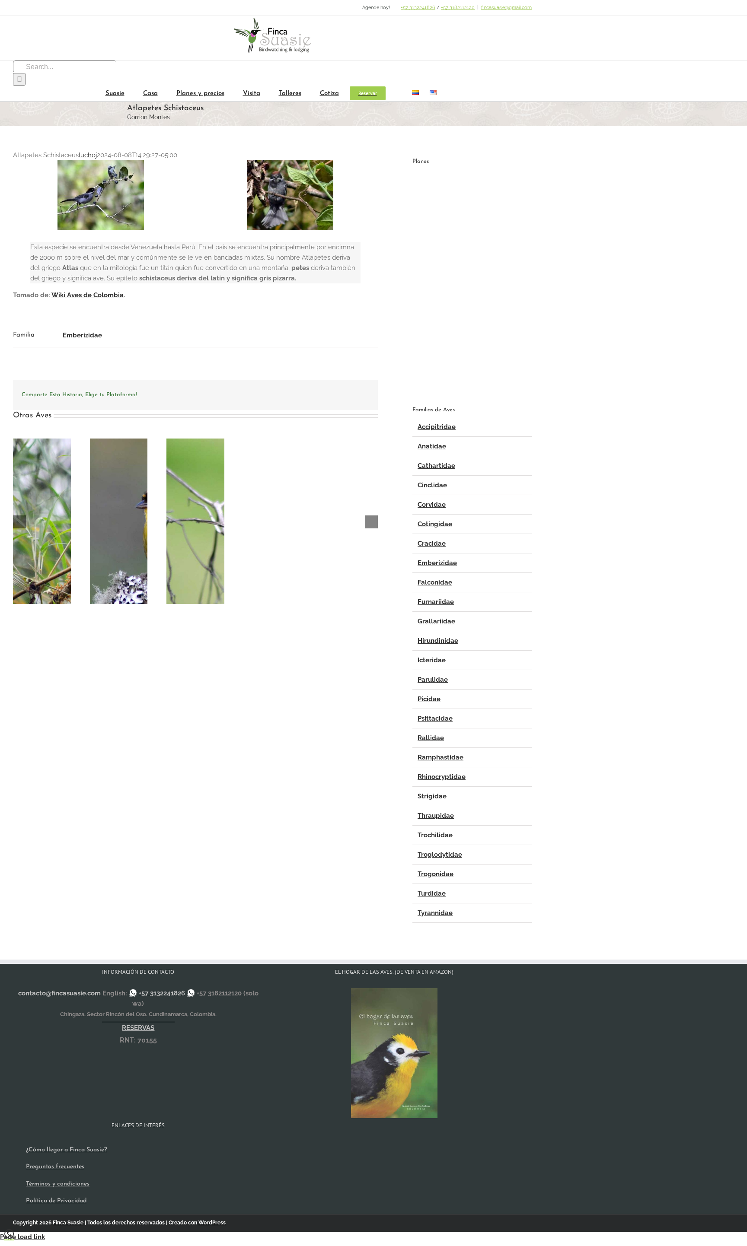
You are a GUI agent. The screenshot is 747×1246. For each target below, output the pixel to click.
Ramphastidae (440, 757)
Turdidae (432, 893)
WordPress (212, 1223)
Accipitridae (437, 427)
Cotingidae (435, 524)
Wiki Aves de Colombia (87, 295)
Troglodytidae (440, 854)
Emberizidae (82, 335)
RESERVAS (138, 1028)
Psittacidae (435, 718)
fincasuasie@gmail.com (506, 7)
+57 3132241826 (418, 7)
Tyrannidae (435, 913)
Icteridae (432, 660)
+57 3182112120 (458, 7)
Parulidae (433, 679)
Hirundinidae (438, 641)
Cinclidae (432, 485)
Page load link (22, 1237)
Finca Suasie (68, 1223)
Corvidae (432, 505)
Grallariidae (436, 621)
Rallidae (431, 738)
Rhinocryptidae (442, 777)
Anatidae (432, 446)
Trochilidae (435, 835)
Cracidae (432, 543)
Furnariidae (436, 602)
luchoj (88, 155)
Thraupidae (436, 816)
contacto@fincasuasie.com (59, 993)
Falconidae (435, 582)
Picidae (429, 699)
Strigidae (432, 796)
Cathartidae (436, 466)
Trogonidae (435, 874)
